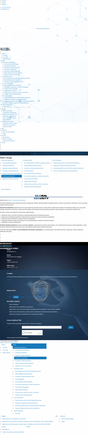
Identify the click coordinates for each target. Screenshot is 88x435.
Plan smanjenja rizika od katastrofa (12, 85)
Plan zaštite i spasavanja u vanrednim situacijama (16, 87)
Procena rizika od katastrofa (11, 88)
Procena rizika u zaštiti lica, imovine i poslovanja (16, 92)
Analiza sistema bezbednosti (11, 64)
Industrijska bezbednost (10, 66)
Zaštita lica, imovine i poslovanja (12, 74)
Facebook (3, 1)
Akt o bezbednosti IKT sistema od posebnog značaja (17, 78)
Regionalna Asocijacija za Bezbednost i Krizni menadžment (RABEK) (26, 314)
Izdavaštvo (4, 130)
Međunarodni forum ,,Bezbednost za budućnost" (14, 419)
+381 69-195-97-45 (6, 7)
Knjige (4, 133)
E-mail (9, 327)
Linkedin (3, 2)
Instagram (3, 4)
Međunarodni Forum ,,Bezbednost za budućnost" (21, 307)
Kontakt (3, 142)
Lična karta (5, 57)
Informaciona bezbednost (10, 69)
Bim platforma (6, 137)
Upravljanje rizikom (7, 76)
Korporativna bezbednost (9, 62)
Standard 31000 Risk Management (12, 94)
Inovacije (3, 135)
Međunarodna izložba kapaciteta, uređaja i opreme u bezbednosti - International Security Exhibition (33, 312)
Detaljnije (9, 280)
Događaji (3, 109)
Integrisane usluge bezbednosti (11, 67)
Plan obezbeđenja (8, 83)
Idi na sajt (6, 106)
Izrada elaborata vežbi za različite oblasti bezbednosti (17, 97)
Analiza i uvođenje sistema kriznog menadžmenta (16, 103)
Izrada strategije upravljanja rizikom (12, 80)
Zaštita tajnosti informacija (10, 90)
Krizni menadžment (7, 96)
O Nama (3, 53)
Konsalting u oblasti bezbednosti (12, 71)
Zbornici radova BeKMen (9, 132)
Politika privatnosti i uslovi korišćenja (9, 342)
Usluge (3, 60)
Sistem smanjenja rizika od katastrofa (13, 73)
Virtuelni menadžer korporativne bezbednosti (13, 432)
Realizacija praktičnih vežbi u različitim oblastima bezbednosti (19, 101)
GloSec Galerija (7, 59)
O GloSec (5, 55)
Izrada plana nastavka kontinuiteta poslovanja (15, 99)
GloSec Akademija (7, 104)
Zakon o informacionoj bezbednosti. (17, 200)
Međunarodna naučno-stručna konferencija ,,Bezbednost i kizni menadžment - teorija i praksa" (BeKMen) (34, 309)
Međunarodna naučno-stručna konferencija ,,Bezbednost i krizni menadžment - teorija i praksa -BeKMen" (27, 421)
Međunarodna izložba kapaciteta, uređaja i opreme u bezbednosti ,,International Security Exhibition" (26, 424)
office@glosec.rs (5, 9)
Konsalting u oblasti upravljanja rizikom (13, 81)
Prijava (70, 327)
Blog (2, 128)
